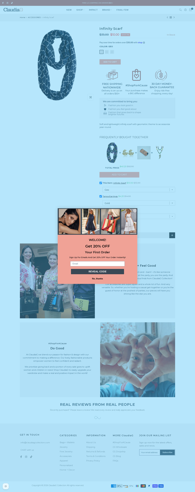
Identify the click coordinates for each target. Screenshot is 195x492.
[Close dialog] (135, 210)
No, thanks (97, 279)
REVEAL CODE (98, 271)
